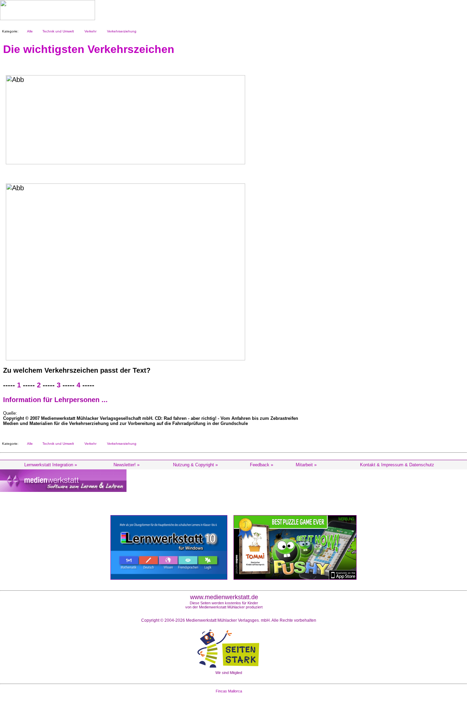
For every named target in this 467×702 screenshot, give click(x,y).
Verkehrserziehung (120, 31)
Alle (29, 31)
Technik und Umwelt (57, 31)
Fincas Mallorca (229, 691)
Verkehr (89, 31)
